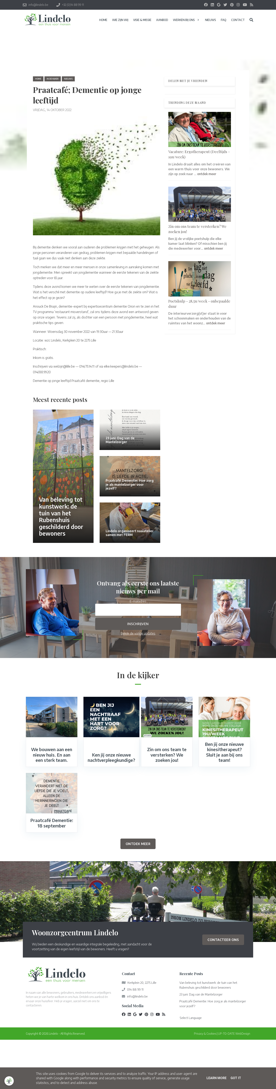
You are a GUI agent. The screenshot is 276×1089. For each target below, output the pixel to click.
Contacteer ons (223, 940)
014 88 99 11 (135, 989)
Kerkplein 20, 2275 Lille (141, 982)
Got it (236, 1078)
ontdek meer (206, 174)
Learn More (216, 1078)
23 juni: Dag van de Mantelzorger (200, 994)
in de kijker (53, 79)
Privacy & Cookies (205, 1033)
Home (38, 79)
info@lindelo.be (137, 996)
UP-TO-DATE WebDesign (234, 1033)
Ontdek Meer (138, 844)
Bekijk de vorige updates (138, 633)
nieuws (68, 79)
